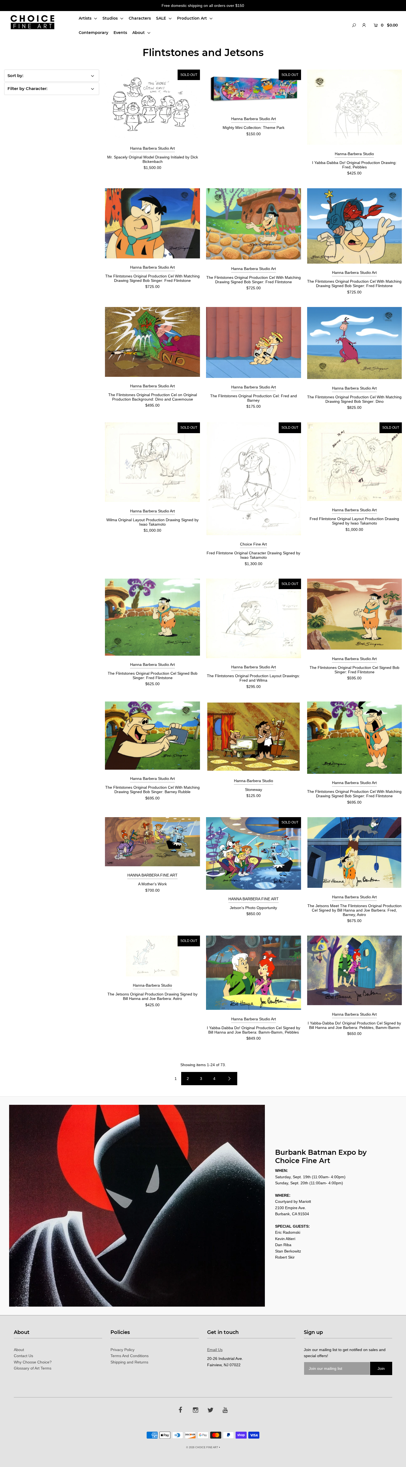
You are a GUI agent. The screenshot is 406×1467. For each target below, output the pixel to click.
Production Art (192, 18)
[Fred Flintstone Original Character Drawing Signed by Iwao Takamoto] (253, 478)
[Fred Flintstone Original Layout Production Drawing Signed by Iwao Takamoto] (354, 461)
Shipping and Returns (129, 1362)
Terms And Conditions (129, 1356)
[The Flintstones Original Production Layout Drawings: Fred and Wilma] (253, 618)
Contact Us (23, 1356)
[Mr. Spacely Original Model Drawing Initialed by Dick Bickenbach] (152, 104)
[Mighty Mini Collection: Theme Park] (253, 90)
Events (120, 32)
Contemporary (93, 32)
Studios (110, 18)
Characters (140, 18)
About (139, 32)
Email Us (215, 1349)
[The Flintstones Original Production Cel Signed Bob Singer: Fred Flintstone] (152, 617)
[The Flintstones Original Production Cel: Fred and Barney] (253, 342)
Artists (86, 18)
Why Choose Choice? (33, 1362)
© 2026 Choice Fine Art (202, 1447)
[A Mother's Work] (152, 841)
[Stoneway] (253, 736)
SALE (161, 18)
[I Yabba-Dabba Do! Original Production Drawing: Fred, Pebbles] (354, 107)
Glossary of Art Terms (32, 1368)
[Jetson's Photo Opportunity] (253, 853)
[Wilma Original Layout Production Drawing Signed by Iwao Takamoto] (152, 462)
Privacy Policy (122, 1349)
